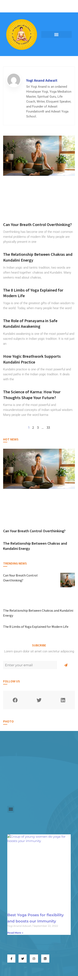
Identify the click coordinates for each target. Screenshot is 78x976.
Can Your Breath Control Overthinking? (37, 224)
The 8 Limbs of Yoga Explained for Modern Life (35, 626)
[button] (56, 34)
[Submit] (65, 665)
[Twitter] (23, 958)
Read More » (15, 932)
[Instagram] (34, 958)
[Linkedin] (45, 958)
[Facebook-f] (11, 958)
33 (48, 427)
